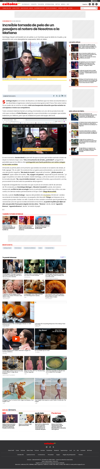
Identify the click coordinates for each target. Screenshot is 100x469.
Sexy (68, 4)
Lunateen (83, 450)
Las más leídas (74, 42)
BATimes (89, 450)
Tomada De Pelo (50, 248)
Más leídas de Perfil (76, 111)
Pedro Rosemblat (51, 8)
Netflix (57, 4)
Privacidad (50, 454)
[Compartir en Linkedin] (62, 96)
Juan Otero (16, 8)
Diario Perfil (11, 450)
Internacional (49, 4)
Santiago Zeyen (7, 248)
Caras (17, 450)
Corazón (33, 4)
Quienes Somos (31, 454)
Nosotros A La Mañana (30, 248)
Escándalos (26, 4)
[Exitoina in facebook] (93, 4)
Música (63, 4)
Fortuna (37, 450)
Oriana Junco (62, 8)
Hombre (43, 450)
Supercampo (64, 450)
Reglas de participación (69, 454)
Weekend (56, 450)
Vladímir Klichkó (39, 8)
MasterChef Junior (27, 8)
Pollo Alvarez (18, 248)
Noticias (23, 450)
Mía (78, 450)
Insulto (40, 248)
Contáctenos (41, 454)
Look (70, 450)
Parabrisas (49, 450)
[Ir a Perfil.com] (94, 1)
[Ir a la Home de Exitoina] (11, 4)
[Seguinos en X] (96, 4)
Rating (70, 8)
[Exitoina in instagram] (90, 4)
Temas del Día (6, 8)
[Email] (65, 96)
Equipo (58, 454)
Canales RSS (20, 454)
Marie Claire (30, 450)
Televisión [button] (41, 4)
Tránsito (80, 454)
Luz (74, 450)
